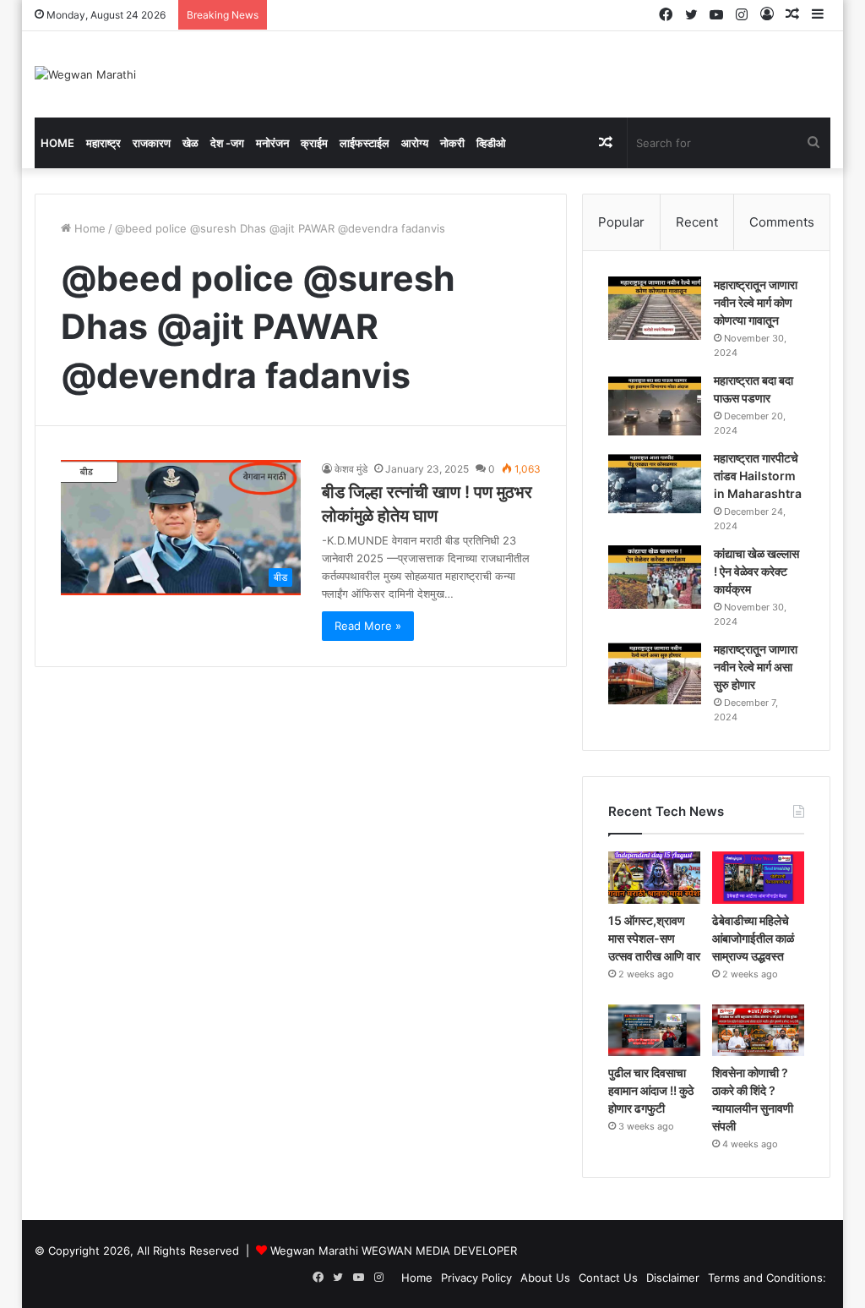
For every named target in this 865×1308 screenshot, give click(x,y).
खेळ (190, 143)
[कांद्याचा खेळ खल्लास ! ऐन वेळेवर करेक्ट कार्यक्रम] (654, 577)
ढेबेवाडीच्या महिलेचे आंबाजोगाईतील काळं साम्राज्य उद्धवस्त (753, 938)
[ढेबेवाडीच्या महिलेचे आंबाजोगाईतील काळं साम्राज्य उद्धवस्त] (758, 877)
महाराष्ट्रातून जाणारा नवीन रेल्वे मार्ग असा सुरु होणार (755, 667)
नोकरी (452, 143)
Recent (697, 222)
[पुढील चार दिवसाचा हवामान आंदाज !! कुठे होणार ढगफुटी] (654, 1030)
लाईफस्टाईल (364, 143)
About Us (545, 1277)
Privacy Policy (476, 1277)
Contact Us (608, 1277)
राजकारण (152, 143)
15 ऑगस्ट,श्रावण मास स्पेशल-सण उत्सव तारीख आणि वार (654, 938)
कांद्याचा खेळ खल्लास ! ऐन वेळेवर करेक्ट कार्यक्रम (756, 571)
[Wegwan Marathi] (85, 74)
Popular (621, 222)
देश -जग (227, 143)
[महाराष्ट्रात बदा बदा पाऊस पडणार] (654, 403)
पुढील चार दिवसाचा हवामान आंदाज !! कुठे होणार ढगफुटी (651, 1090)
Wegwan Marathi (314, 1250)
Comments (781, 222)
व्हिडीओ (491, 143)
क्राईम (314, 143)
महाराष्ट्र (103, 143)
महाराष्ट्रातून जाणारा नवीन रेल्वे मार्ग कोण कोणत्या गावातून (755, 302)
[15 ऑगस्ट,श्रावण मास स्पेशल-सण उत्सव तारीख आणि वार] (654, 877)
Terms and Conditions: (767, 1277)
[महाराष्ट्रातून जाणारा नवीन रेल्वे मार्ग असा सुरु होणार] (654, 672)
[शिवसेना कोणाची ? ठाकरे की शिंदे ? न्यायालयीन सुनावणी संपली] (758, 1030)
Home (57, 143)
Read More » (368, 625)
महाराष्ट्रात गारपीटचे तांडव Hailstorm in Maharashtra (758, 476)
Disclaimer (672, 1277)
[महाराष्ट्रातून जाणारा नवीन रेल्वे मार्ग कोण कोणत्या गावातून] (654, 308)
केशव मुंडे (351, 468)
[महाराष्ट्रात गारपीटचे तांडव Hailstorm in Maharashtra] (654, 481)
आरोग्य (414, 143)
